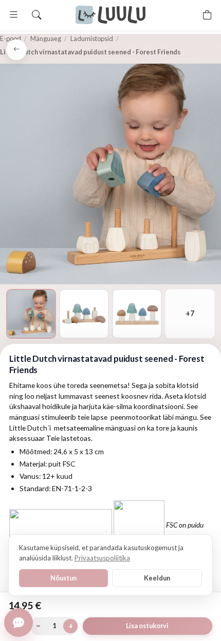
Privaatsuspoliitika (102, 558)
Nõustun (63, 578)
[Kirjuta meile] (18, 622)
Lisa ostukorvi (147, 626)
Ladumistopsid (91, 38)
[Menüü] (14, 15)
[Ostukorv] (207, 15)
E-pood (10, 38)
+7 (190, 313)
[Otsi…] (36, 15)
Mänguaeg (45, 38)
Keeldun (157, 578)
